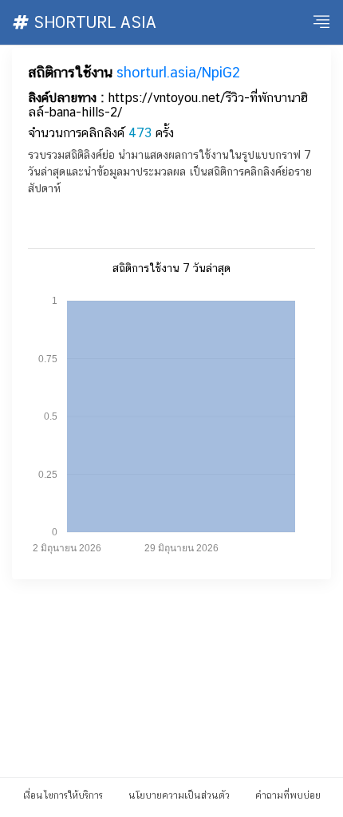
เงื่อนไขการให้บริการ (63, 795)
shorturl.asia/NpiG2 (178, 72)
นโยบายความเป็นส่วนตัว (179, 795)
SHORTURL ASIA (92, 22)
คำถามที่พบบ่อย (288, 795)
